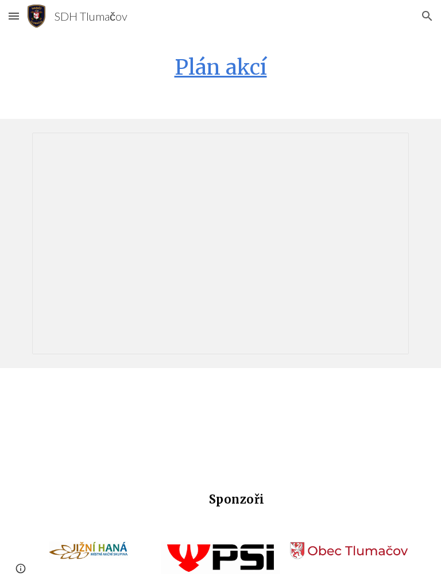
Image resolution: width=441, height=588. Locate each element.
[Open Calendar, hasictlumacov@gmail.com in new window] (387, 148)
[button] (14, 16)
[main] (220, 67)
